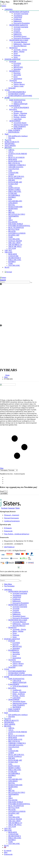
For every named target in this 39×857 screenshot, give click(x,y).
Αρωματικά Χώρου (20, 123)
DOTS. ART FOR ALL (16, 176)
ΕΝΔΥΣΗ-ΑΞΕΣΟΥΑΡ (12, 59)
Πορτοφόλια (18, 82)
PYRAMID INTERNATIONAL (19, 226)
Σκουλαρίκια (18, 78)
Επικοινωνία (8, 531)
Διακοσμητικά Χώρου (21, 124)
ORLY (10, 220)
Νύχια (16, 53)
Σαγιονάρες (17, 69)
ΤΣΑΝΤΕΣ (13, 80)
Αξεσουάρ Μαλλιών (20, 42)
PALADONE (12, 222)
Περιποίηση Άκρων (20, 36)
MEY (10, 210)
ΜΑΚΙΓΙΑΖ (13, 48)
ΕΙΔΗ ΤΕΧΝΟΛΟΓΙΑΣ (17, 100)
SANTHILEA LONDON (16, 233)
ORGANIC (8, 252)
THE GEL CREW (14, 243)
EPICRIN (11, 180)
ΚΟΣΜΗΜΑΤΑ (14, 71)
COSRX (11, 174)
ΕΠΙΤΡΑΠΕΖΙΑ (13, 132)
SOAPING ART (13, 235)
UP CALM (12, 826)
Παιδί (6, 134)
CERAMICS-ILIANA (15, 167)
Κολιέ (16, 77)
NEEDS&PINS (13, 216)
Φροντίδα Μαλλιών (20, 46)
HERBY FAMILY (14, 190)
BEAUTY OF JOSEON (16, 157)
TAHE (10, 237)
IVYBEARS (12, 193)
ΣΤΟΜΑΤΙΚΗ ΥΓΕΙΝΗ (16, 94)
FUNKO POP (13, 184)
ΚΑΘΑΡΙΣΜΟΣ (14, 106)
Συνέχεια (17, 575)
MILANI (11, 212)
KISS (10, 199)
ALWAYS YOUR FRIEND (17, 154)
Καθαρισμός (18, 21)
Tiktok (17, 508)
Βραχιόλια (17, 73)
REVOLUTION (13, 229)
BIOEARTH (12, 159)
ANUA (10, 152)
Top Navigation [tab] (9, 586)
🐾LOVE (7, 718)
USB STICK (18, 102)
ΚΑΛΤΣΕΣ (17, 63)
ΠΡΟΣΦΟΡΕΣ (9, 722)
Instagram (11, 508)
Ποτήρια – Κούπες (20, 117)
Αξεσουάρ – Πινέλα (20, 50)
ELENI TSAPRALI (15, 178)
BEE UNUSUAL (14, 163)
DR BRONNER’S (14, 258)
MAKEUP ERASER (15, 207)
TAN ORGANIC (14, 239)
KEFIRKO (12, 197)
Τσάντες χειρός (19, 86)
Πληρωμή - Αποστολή (11, 515)
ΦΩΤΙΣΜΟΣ (18, 128)
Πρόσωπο (17, 55)
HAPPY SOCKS (14, 188)
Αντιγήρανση (18, 15)
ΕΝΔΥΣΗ (12, 61)
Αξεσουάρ (17, 29)
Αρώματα (17, 31)
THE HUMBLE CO (15, 244)
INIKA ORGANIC (14, 191)
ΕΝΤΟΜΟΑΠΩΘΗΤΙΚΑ (17, 92)
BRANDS (8, 147)
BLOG (7, 267)
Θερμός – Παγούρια (20, 113)
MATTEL (11, 205)
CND (10, 171)
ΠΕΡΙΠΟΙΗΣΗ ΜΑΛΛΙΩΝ (18, 40)
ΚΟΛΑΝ (17, 65)
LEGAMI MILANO (15, 201)
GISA (10, 186)
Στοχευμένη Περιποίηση (22, 23)
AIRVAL (11, 150)
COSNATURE (13, 172)
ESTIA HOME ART (15, 182)
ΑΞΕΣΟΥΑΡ (18, 17)
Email (2, 491)
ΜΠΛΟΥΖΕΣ (18, 67)
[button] (3, 280)
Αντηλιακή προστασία (21, 14)
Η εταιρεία (7, 850)
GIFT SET (7, 828)
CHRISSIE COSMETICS (17, 165)
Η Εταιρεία (8, 528)
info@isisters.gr (9, 547)
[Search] (31, 282)
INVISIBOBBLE (14, 195)
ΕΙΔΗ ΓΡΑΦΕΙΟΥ (20, 126)
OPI (9, 218)
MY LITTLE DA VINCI (16, 214)
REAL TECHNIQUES (16, 227)
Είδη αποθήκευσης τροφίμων (18, 136)
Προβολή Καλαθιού (6, 575)
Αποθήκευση (18, 111)
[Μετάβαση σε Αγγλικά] (21, 271)
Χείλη (14, 637)
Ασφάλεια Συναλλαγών (12, 521)
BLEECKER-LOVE (15, 161)
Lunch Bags (18, 119)
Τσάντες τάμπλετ (19, 84)
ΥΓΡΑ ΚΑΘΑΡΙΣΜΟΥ (21, 107)
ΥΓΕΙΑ (7, 90)
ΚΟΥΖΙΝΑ (13, 109)
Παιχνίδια (11, 716)
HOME (7, 97)
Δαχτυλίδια (17, 75)
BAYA (10, 155)
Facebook (4, 508)
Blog (5, 852)
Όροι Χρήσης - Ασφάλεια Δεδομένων (16, 534)
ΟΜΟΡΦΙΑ (9, 9)
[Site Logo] (3, 6)
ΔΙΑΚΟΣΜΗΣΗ (14, 121)
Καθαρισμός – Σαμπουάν (22, 44)
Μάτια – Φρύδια (19, 51)
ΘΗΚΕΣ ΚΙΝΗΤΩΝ (20, 104)
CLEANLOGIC (13, 169)
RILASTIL (12, 231)
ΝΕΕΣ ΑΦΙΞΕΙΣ (9, 724)
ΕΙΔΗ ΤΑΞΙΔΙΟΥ (14, 130)
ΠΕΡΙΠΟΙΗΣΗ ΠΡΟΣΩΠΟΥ (19, 12)
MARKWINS (13, 208)
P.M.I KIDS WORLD (15, 224)
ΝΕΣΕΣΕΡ (11, 88)
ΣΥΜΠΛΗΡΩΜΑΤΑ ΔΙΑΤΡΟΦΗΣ (20, 96)
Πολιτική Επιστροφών (11, 518)
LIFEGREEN (13, 203)
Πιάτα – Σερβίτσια (20, 115)
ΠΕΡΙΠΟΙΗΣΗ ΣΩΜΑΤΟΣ (18, 25)
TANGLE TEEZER (15, 241)
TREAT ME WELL (15, 246)
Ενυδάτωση (17, 19)
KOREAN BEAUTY (11, 720)
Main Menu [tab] (8, 584)
